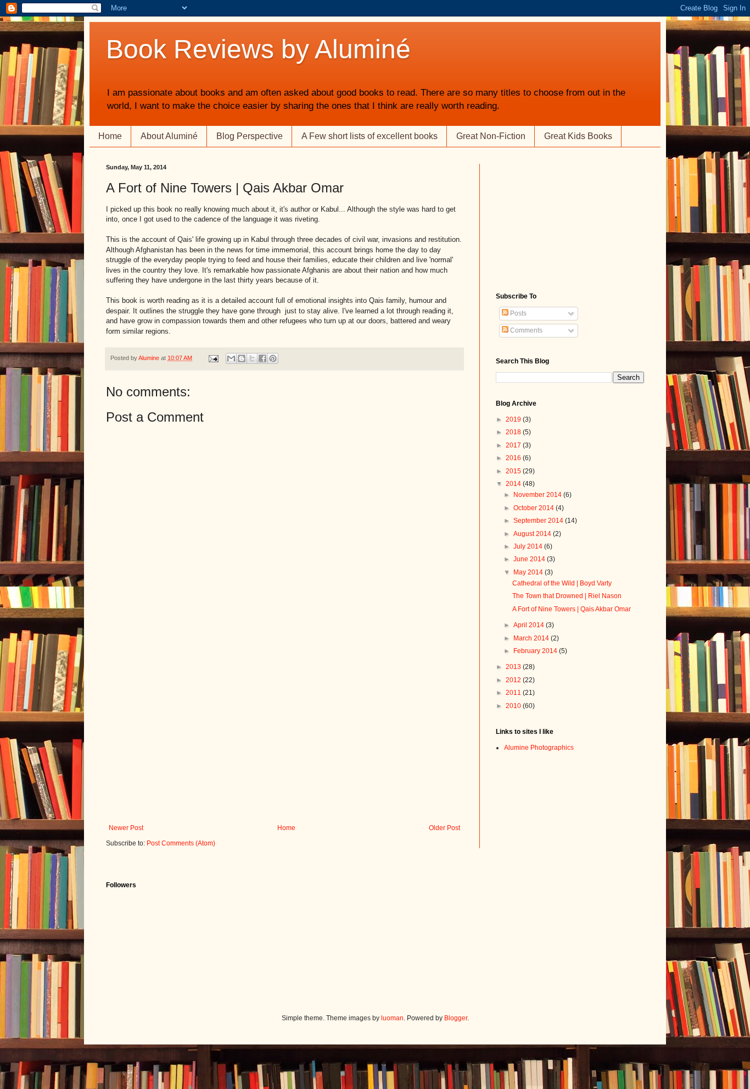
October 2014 (534, 508)
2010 (514, 706)
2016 (514, 458)
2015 (514, 471)
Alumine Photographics (539, 747)
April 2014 (529, 625)
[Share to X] (252, 358)
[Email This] (231, 358)
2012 (514, 680)
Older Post (444, 828)
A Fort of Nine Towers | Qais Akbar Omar (571, 609)
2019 (514, 419)
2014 (514, 484)
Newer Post (126, 828)
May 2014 (529, 572)
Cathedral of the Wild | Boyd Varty (562, 583)
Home (110, 136)
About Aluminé (169, 136)
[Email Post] (213, 358)
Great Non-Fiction (490, 136)
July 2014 (528, 546)
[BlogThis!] (241, 358)
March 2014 (532, 638)
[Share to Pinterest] (272, 358)
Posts (517, 313)
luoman (392, 1018)
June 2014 (530, 559)
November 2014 (538, 495)
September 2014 (539, 520)
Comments (525, 330)
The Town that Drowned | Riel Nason (567, 596)
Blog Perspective (249, 136)
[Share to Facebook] (262, 358)
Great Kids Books (578, 136)
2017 (514, 445)
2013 (514, 667)
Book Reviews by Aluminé (258, 49)
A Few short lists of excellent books (369, 136)
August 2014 (533, 534)
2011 (514, 692)
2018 (514, 432)
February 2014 (536, 651)
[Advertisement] (284, 741)
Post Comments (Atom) (181, 843)
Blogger (455, 1018)
